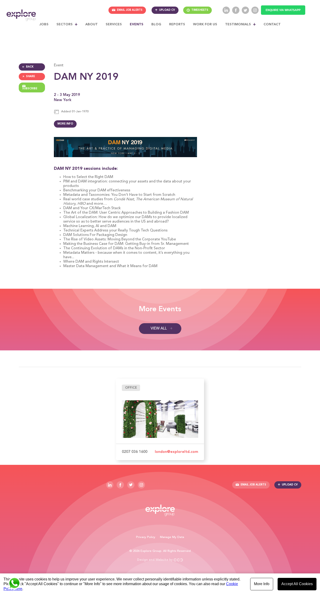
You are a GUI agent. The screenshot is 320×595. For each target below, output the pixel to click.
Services (114, 24)
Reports (177, 24)
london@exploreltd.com (176, 452)
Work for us (205, 24)
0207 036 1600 (134, 452)
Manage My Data (172, 537)
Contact (272, 24)
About (91, 24)
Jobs (43, 24)
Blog (156, 24)
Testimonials (238, 24)
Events (136, 24)
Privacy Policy (145, 537)
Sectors (64, 24)
